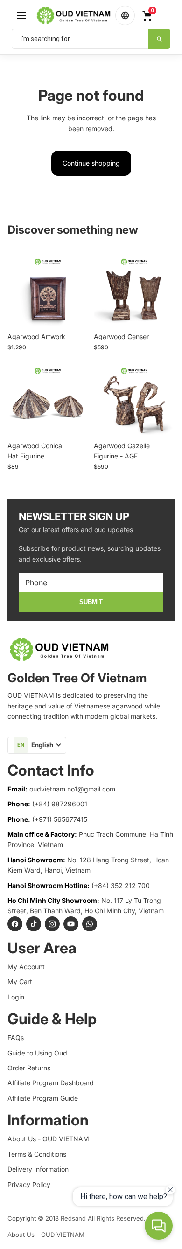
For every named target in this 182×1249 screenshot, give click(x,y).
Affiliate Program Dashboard (50, 1083)
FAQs (15, 1037)
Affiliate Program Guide (42, 1098)
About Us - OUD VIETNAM (48, 1139)
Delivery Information (38, 1169)
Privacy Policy (28, 1184)
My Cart (19, 981)
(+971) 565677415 (59, 819)
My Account (26, 967)
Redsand (73, 1218)
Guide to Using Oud (37, 1053)
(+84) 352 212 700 (120, 885)
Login (15, 997)
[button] (21, 15)
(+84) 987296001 (59, 804)
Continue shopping (91, 163)
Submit (91, 601)
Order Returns (28, 1068)
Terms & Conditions (36, 1154)
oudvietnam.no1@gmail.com (72, 789)
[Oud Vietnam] (73, 15)
